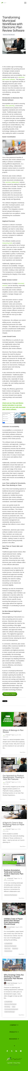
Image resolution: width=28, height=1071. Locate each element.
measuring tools (7, 243)
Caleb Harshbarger (12, 983)
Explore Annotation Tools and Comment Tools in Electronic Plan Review (13, 873)
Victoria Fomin (11, 927)
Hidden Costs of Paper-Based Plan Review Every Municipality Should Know (13, 921)
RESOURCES (13, 1039)
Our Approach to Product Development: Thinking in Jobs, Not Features (13, 777)
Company (13, 1025)
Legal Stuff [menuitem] (9, 1062)
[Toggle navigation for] (14, 1046)
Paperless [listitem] (15, 948)
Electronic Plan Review (9, 34)
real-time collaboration (12, 182)
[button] (7, 1052)
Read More (22, 752)
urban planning (9, 105)
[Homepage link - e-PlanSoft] (14, 1060)
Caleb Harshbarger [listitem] (9, 1011)
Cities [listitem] (13, 1006)
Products (13, 1032)
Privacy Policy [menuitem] (16, 1062)
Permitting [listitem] (7, 1006)
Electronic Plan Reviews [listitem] (11, 895)
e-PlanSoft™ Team (9, 735)
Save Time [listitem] (7, 948)
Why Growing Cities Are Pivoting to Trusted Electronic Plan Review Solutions (14, 977)
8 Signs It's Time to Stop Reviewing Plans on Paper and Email (13, 824)
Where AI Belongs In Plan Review (13, 731)
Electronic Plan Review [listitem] (10, 946)
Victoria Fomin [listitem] (8, 951)
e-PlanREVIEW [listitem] (8, 943)
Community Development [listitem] (11, 1009)
